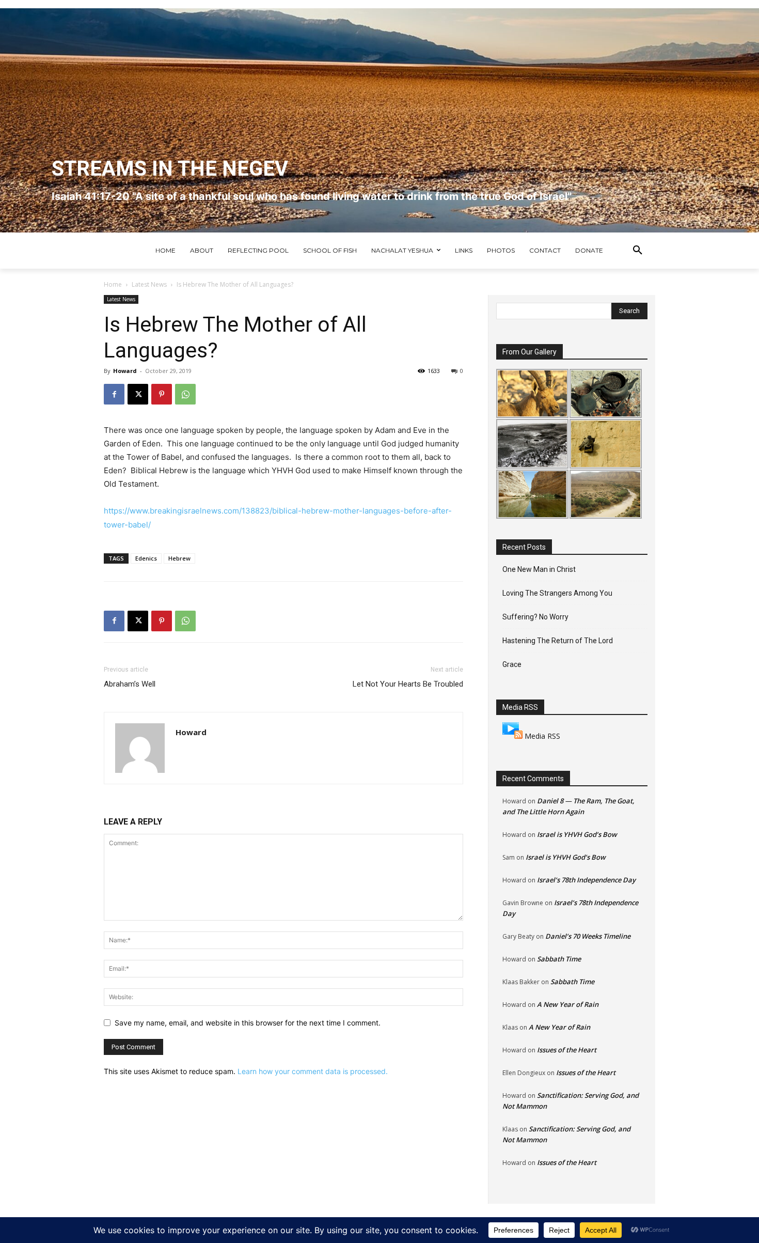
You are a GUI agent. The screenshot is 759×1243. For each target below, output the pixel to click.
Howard (125, 371)
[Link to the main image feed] (512, 736)
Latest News (149, 284)
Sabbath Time (559, 959)
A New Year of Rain (567, 1004)
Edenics (146, 558)
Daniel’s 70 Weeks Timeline (587, 936)
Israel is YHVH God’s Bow (577, 834)
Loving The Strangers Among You (557, 593)
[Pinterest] (161, 394)
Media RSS (542, 736)
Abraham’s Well (129, 684)
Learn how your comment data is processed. (313, 1071)
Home (113, 284)
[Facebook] (114, 394)
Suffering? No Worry (535, 617)
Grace (511, 664)
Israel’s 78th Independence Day (586, 879)
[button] (637, 250)
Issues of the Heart (566, 1049)
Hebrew (179, 558)
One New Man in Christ (539, 569)
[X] (138, 394)
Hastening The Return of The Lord (557, 640)
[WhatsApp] (185, 394)
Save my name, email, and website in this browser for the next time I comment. (248, 1022)
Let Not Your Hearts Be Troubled (408, 684)
